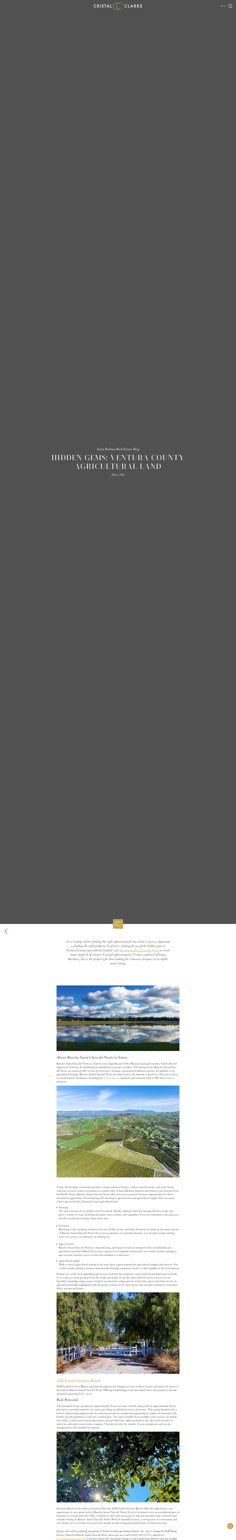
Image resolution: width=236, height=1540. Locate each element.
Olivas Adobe (111, 1077)
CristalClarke (118, 6)
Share (230, 1526)
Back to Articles (6, 931)
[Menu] (230, 6)
